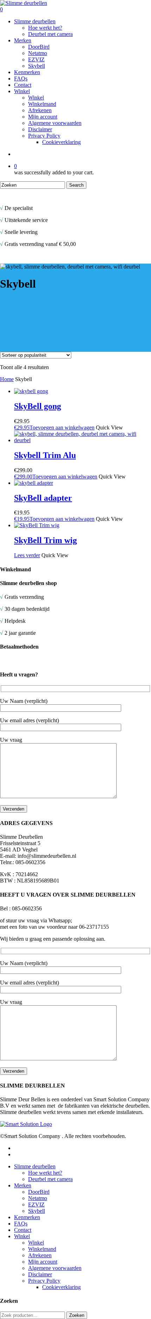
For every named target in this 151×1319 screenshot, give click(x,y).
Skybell (36, 1211)
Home (7, 379)
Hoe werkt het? (45, 1173)
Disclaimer (40, 1274)
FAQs (20, 1224)
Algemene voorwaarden (54, 1268)
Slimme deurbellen (34, 1166)
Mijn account (42, 1262)
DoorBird (39, 1192)
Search (76, 185)
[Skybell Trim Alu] (82, 440)
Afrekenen (40, 1255)
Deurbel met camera (50, 1179)
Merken (22, 1185)
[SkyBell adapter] (33, 483)
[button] (54, 427)
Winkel (22, 1236)
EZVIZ (36, 1204)
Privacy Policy (44, 1281)
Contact (22, 1230)
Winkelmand (42, 1249)
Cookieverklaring (61, 1287)
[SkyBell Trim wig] (36, 525)
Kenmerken (27, 1217)
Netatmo (37, 1198)
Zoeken (76, 1315)
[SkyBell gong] (31, 391)
